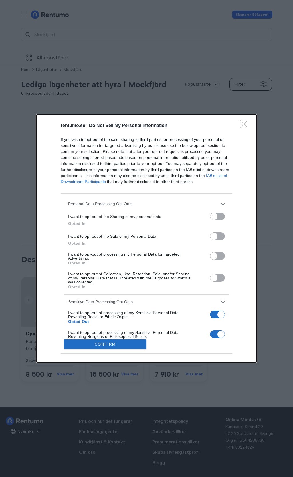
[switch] (217, 216)
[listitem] (146, 204)
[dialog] (146, 239)
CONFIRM (105, 344)
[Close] (245, 125)
